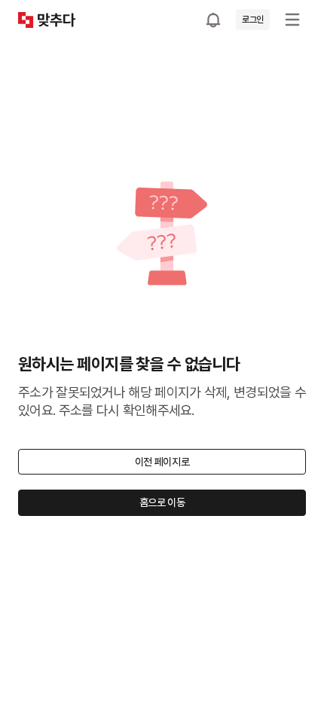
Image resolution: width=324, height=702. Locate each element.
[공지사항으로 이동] (213, 19)
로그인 (253, 19)
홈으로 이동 (162, 502)
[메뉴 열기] (292, 19)
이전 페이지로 (162, 462)
